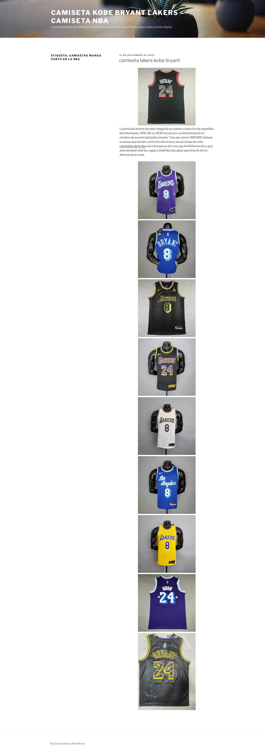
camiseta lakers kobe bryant (149, 60)
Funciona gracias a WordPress (67, 743)
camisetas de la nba (133, 146)
